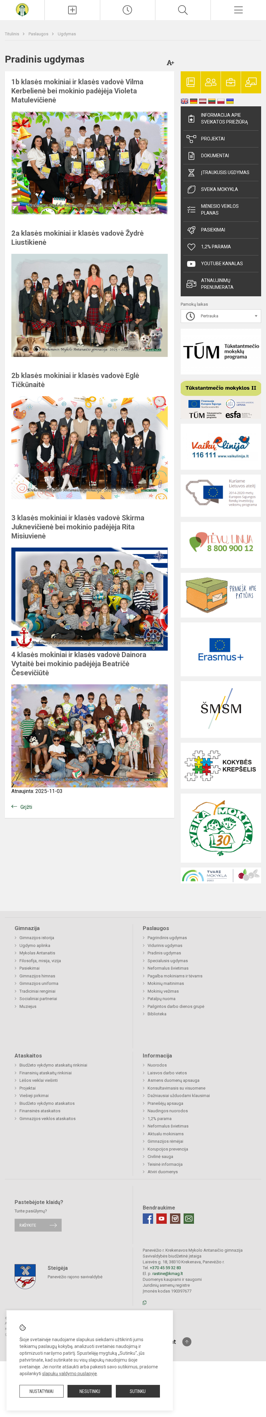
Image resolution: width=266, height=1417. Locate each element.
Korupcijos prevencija (168, 1149)
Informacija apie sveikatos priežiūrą (224, 118)
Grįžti (26, 807)
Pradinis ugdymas (164, 953)
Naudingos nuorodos (168, 1110)
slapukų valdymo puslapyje (69, 1373)
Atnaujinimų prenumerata (217, 284)
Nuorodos (157, 1065)
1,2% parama (160, 1118)
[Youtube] (161, 1218)
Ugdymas (67, 33)
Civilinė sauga (160, 1156)
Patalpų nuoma (161, 998)
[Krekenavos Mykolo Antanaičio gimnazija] (22, 9)
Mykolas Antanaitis (37, 953)
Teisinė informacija (165, 1164)
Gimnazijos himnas (37, 976)
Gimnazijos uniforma (38, 983)
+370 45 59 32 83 (165, 1267)
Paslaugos (39, 33)
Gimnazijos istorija (36, 937)
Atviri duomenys (163, 1171)
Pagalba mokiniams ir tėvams (175, 976)
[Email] (189, 1218)
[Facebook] (148, 1218)
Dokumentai (215, 155)
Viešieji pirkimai (34, 1095)
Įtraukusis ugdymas (225, 172)
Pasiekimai (213, 229)
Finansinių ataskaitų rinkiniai (45, 1072)
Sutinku (138, 1391)
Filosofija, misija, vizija (40, 960)
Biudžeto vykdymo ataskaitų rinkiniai (53, 1065)
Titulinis (12, 33)
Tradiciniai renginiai (37, 991)
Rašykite (27, 1225)
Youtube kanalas (222, 263)
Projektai (213, 138)
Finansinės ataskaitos (39, 1110)
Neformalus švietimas (168, 968)
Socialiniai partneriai (38, 998)
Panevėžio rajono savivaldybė (75, 1276)
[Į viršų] (186, 1341)
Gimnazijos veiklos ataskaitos (47, 1118)
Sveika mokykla (219, 189)
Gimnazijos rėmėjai (165, 1141)
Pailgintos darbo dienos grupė (176, 1006)
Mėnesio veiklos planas (220, 210)
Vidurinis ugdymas (165, 945)
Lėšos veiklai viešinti (38, 1080)
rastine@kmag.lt (167, 1273)
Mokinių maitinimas (166, 983)
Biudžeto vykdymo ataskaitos (47, 1103)
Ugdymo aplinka (34, 945)
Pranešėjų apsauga (165, 1103)
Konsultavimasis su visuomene (176, 1088)
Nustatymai (42, 1391)
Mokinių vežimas (163, 991)
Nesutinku (89, 1391)
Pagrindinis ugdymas (167, 937)
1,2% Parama (216, 246)
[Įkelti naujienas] (72, 10)
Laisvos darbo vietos (167, 1072)
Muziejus (27, 1006)
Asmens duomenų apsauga (174, 1080)
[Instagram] (175, 1218)
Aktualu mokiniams (166, 1133)
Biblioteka (157, 1013)
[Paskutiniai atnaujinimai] (127, 10)
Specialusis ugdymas (168, 960)
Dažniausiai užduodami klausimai (179, 1095)
